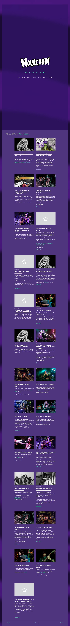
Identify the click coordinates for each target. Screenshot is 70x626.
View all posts (24, 134)
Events (34, 77)
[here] (18, 457)
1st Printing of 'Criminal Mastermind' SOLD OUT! (44, 154)
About (28, 77)
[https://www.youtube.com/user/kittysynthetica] (40, 72)
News (23, 77)
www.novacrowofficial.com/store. (22, 162)
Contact (45, 77)
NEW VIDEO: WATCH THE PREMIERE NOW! (21, 489)
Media (39, 77)
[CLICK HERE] (17, 497)
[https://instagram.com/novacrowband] (33, 72)
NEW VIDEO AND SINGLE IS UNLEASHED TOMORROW (44, 489)
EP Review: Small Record (44, 271)
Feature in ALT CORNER (21, 566)
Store (51, 77)
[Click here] (40, 390)
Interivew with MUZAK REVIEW (21, 528)
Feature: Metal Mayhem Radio (22, 385)
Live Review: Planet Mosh (44, 528)
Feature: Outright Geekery (45, 385)
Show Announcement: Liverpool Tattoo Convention (21, 192)
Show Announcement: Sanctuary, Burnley (21, 346)
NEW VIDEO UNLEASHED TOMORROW (21, 272)
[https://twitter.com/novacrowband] (44, 72)
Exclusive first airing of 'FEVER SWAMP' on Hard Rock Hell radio (45, 346)
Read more (38, 169)
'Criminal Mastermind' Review (43, 191)
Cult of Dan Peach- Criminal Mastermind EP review (45, 452)
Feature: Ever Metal (21, 417)
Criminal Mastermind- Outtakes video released (22, 311)
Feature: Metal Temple (43, 417)
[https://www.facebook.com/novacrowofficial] (29, 72)
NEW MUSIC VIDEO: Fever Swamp (43, 229)
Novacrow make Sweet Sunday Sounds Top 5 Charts (22, 230)
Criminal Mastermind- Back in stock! (23, 154)
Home (19, 77)
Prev (8, 622)
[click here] (44, 502)
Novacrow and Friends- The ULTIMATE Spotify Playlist (24, 600)
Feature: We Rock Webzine (23, 452)
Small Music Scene (48, 282)
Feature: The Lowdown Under (43, 566)
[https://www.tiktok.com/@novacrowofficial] (36, 72)
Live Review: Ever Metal (43, 310)
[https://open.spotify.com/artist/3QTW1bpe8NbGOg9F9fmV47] (26, 72)
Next (61, 622)
